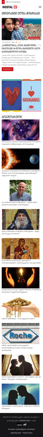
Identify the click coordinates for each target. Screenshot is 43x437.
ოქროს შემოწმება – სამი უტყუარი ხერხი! (18, 318)
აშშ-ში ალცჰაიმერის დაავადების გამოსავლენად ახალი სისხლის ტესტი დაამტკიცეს (17, 348)
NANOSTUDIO (25, 421)
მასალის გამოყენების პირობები (21, 429)
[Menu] (40, 7)
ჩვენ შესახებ (16, 433)
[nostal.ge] (10, 7)
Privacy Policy (27, 433)
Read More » (7, 69)
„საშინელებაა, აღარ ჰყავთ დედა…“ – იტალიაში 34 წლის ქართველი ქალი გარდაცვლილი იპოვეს (21, 48)
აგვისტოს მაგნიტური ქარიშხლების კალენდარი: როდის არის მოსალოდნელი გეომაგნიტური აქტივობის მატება (21, 173)
